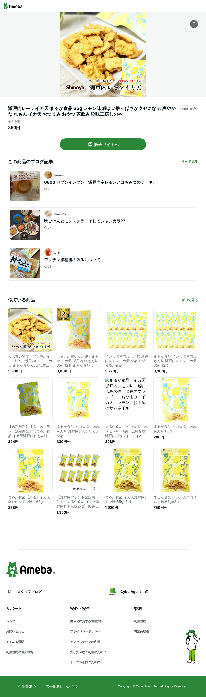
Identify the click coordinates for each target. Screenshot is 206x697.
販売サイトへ (106, 144)
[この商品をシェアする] (194, 24)
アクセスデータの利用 (85, 642)
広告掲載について (60, 686)
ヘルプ (10, 621)
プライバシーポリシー (85, 631)
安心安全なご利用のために (88, 652)
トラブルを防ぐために (85, 662)
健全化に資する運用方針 (86, 621)
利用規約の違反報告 (19, 652)
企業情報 (25, 686)
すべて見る (190, 161)
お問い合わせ (15, 631)
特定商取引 (141, 631)
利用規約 (140, 621)
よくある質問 (15, 642)
